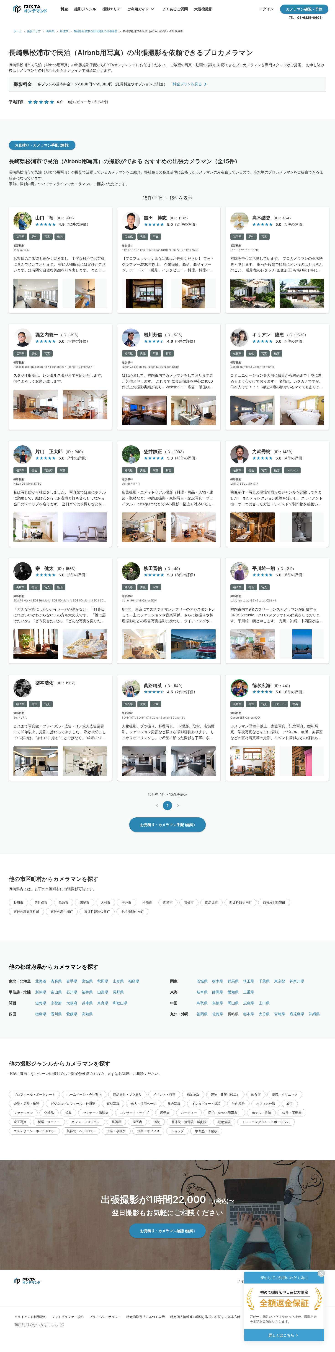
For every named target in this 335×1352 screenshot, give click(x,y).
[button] (18, 902)
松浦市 (64, 31)
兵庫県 (87, 1003)
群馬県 (233, 981)
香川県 (56, 1014)
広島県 (248, 1003)
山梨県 (102, 992)
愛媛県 (71, 1014)
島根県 (217, 1003)
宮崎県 (279, 1014)
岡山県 (233, 1003)
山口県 (264, 1003)
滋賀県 (40, 1003)
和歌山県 (120, 1003)
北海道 (40, 981)
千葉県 (264, 981)
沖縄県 (314, 1014)
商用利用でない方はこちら (36, 1324)
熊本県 (248, 1014)
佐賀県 (217, 1014)
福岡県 (202, 1014)
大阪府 (71, 1003)
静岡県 (217, 992)
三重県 (248, 992)
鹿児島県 (297, 1014)
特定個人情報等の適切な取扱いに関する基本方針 (205, 1317)
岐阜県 (202, 992)
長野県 (118, 992)
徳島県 (40, 1014)
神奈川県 (297, 981)
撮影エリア (34, 31)
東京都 (279, 981)
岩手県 (71, 981)
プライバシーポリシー (105, 1317)
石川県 (71, 992)
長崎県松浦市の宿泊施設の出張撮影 (95, 31)
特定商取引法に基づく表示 (145, 1317)
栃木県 (217, 981)
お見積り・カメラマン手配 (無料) (42, 145)
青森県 (56, 981)
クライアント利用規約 (30, 1317)
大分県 (264, 1014)
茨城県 (202, 981)
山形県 (118, 981)
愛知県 (233, 992)
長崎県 (50, 31)
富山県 (56, 992)
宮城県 (87, 981)
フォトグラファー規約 (68, 1317)
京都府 (56, 1003)
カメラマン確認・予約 (304, 9)
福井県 (87, 992)
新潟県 (40, 992)
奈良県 (102, 1003)
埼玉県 (248, 981)
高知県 (87, 1014)
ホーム (17, 31)
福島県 (133, 981)
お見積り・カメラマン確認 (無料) (167, 1231)
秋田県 (102, 981)
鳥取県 (202, 1003)
